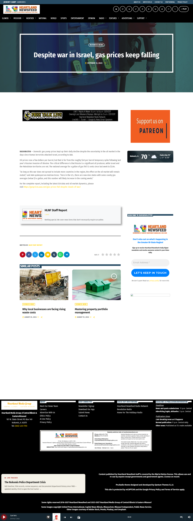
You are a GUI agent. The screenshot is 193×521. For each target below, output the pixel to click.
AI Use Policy (45, 419)
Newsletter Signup (86, 406)
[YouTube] (116, 9)
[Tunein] (129, 9)
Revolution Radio (124, 409)
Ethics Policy (45, 416)
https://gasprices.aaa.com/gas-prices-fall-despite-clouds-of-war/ (52, 187)
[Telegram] (142, 9)
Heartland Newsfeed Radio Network (132, 406)
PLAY (184, 9)
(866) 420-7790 (21, 426)
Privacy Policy (46, 422)
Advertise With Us (47, 412)
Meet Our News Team (49, 406)
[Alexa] (168, 9)
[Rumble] (149, 9)
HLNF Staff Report (56, 210)
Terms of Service (172, 489)
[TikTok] (136, 9)
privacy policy (154, 281)
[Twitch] (123, 9)
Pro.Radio (120, 485)
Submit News (84, 412)
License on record (171, 477)
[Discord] (162, 9)
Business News (96, 45)
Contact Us (83, 416)
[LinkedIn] (155, 9)
